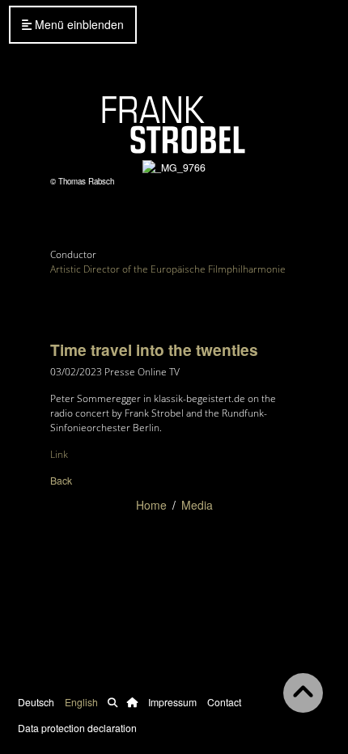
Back (61, 480)
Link (59, 454)
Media (197, 505)
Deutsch (36, 702)
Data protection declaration (77, 728)
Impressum (172, 702)
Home (151, 505)
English (81, 702)
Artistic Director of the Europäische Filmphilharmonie (168, 269)
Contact (224, 702)
